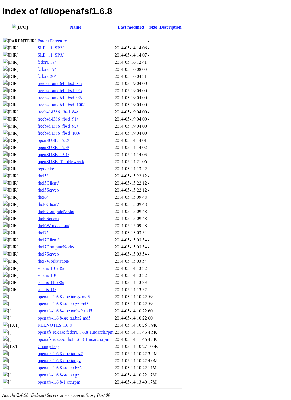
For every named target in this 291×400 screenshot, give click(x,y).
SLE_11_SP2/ (50, 48)
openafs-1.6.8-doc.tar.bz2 (60, 353)
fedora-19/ (47, 69)
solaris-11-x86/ (51, 282)
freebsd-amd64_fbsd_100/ (61, 104)
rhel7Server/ (48, 254)
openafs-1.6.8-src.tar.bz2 (60, 367)
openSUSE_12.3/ (53, 147)
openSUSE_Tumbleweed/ (61, 161)
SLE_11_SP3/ (50, 55)
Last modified (131, 27)
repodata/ (46, 168)
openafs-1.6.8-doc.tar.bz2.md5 (65, 311)
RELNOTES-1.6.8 (55, 325)
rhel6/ (43, 197)
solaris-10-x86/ (51, 268)
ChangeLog (48, 346)
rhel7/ (43, 232)
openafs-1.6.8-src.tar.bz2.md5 (64, 318)
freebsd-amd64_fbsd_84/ (60, 83)
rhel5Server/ (48, 190)
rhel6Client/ (48, 204)
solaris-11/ (47, 289)
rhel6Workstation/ (53, 225)
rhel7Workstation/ (53, 261)
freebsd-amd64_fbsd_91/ (60, 90)
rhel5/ (43, 176)
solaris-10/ (47, 275)
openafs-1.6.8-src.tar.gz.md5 (63, 303)
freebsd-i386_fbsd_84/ (58, 112)
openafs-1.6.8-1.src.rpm (59, 382)
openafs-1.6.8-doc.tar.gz (59, 360)
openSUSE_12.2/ (53, 140)
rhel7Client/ (48, 240)
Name (75, 27)
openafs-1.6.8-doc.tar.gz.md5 (64, 296)
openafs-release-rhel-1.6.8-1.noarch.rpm (73, 339)
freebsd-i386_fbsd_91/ (58, 119)
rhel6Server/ (48, 218)
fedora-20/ (47, 76)
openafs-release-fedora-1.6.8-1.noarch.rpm (75, 332)
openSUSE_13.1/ (53, 154)
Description (170, 27)
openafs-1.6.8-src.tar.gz (58, 375)
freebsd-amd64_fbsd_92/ (60, 97)
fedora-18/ (47, 62)
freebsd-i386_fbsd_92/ (58, 126)
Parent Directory (52, 40)
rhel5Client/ (48, 183)
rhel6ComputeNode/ (56, 211)
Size (153, 27)
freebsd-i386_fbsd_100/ (59, 133)
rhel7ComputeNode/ (56, 247)
